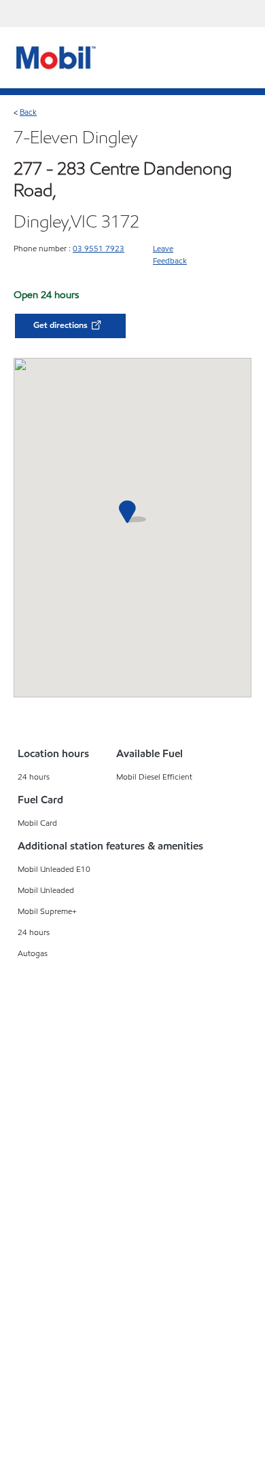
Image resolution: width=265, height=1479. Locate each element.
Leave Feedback (170, 254)
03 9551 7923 (98, 248)
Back (28, 111)
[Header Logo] (54, 57)
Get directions (61, 325)
